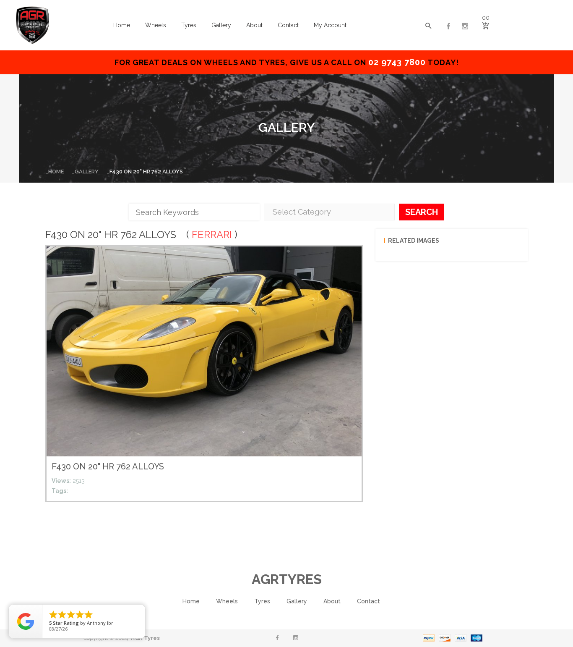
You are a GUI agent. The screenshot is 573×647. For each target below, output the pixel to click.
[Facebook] (448, 26)
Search (421, 212)
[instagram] (465, 26)
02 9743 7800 (397, 62)
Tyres (188, 25)
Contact (288, 25)
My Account (330, 25)
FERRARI (211, 234)
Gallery (221, 25)
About (254, 25)
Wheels (155, 25)
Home (121, 25)
